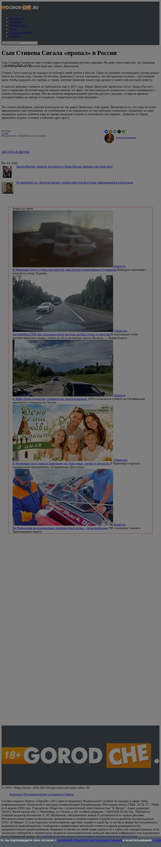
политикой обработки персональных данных (89, 840)
